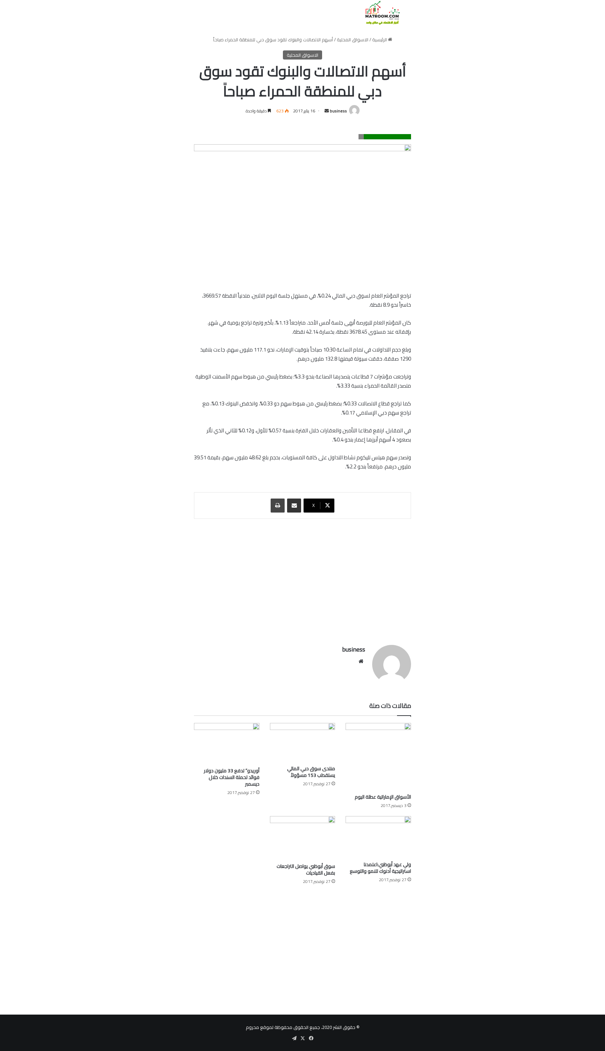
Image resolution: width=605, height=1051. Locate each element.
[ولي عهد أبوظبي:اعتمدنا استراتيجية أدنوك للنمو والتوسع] (378, 837)
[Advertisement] (302, 578)
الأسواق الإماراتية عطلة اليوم (383, 796)
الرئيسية (380, 39)
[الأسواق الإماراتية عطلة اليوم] (378, 756)
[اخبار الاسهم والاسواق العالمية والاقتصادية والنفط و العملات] (378, 13)
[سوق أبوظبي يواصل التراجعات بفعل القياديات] (302, 837)
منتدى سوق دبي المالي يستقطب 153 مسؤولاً (311, 772)
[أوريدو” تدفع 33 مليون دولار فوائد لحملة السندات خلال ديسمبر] (226, 743)
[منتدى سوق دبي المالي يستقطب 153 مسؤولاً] (302, 742)
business (338, 111)
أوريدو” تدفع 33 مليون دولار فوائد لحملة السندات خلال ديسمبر (231, 777)
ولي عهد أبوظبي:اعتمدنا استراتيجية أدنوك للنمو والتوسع (380, 868)
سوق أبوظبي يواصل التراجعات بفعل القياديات (306, 869)
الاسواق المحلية (352, 39)
